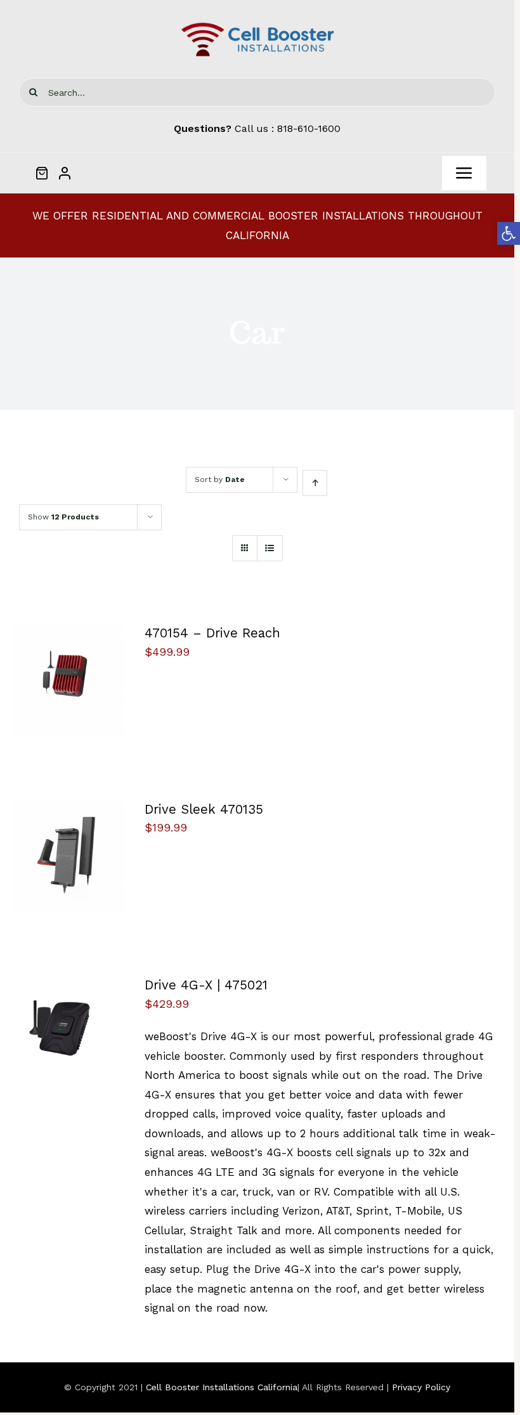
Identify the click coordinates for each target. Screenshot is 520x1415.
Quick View (69, 690)
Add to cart (59, 677)
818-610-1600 (309, 128)
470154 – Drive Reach (212, 633)
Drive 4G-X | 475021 (206, 985)
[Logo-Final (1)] (257, 24)
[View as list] (269, 548)
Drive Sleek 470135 (204, 809)
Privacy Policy (421, 1387)
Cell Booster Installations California (221, 1387)
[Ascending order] (314, 483)
